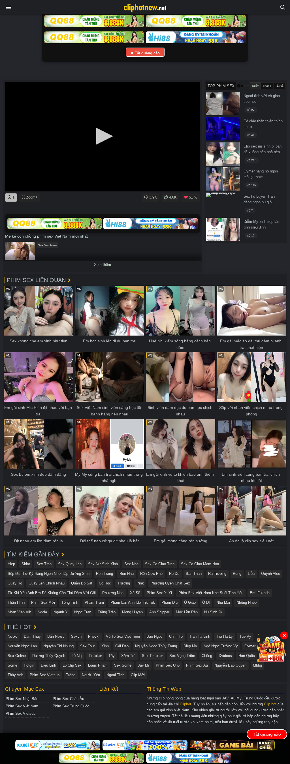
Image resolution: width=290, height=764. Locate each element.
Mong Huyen (132, 612)
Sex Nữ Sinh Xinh (103, 564)
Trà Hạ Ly (225, 636)
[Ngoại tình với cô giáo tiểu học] (223, 103)
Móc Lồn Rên (187, 612)
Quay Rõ (15, 583)
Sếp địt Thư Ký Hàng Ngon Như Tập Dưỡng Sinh (48, 573)
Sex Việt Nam (47, 245)
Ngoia (42, 612)
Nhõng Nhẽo (246, 602)
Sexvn (76, 636)
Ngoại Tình (115, 675)
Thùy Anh (15, 675)
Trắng (70, 675)
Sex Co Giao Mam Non (200, 564)
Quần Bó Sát (81, 583)
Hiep (11, 564)
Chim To (176, 636)
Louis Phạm (98, 665)
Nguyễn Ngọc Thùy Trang (156, 646)
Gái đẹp (122, 646)
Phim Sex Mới (43, 602)
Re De (174, 573)
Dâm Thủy (32, 636)
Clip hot (270, 704)
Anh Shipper (159, 612)
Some (12, 665)
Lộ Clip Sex (72, 665)
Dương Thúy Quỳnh (48, 656)
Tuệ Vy (245, 636)
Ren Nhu (127, 573)
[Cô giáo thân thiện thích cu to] (223, 128)
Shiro (26, 564)
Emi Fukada (260, 593)
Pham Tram (94, 602)
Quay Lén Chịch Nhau (47, 583)
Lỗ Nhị (77, 656)
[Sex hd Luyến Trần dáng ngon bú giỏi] (223, 204)
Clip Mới (138, 675)
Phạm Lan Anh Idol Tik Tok (132, 602)
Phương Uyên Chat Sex (170, 583)
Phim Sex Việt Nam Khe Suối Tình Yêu (210, 593)
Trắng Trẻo (107, 612)
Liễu (251, 573)
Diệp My (190, 646)
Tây (111, 656)
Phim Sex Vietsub (44, 675)
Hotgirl (29, 665)
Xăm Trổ (128, 656)
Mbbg (257, 665)
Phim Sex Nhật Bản (22, 699)
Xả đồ (135, 593)
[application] (102, 136)
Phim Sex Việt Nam (22, 706)
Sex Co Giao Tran (159, 564)
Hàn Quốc (246, 656)
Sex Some (122, 665)
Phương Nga (112, 593)
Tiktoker (95, 656)
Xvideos (225, 656)
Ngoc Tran (82, 612)
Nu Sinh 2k (213, 612)
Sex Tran (44, 564)
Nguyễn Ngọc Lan (22, 646)
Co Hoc (105, 583)
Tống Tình (69, 602)
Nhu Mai (223, 602)
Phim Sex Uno (168, 665)
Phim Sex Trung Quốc (71, 706)
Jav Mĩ (143, 665)
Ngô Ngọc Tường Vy (221, 646)
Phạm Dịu (169, 602)
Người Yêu (91, 675)
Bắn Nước (56, 636)
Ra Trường (217, 573)
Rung (237, 573)
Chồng (207, 656)
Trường (124, 583)
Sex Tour (87, 646)
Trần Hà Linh (199, 636)
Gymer (249, 646)
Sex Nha (131, 564)
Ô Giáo (190, 602)
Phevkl (93, 636)
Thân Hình (16, 602)
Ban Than (194, 573)
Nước (12, 636)
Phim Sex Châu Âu (68, 699)
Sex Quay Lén (70, 564)
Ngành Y (61, 612)
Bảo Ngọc (154, 636)
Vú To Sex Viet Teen (123, 636)
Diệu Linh (48, 665)
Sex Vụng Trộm (182, 656)
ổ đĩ (206, 602)
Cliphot (185, 704)
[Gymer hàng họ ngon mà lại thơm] (223, 179)
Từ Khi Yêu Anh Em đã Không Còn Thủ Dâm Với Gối (52, 593)
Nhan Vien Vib (19, 612)
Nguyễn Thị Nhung (58, 646)
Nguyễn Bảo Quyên (230, 665)
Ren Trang (104, 573)
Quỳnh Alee (270, 573)
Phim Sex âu (197, 665)
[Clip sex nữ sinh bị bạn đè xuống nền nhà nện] (223, 154)
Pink (140, 583)
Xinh (105, 646)
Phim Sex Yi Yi (159, 593)
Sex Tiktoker (152, 656)
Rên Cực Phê (151, 573)
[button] (102, 136)
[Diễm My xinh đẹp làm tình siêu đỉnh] (223, 229)
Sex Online (17, 656)
